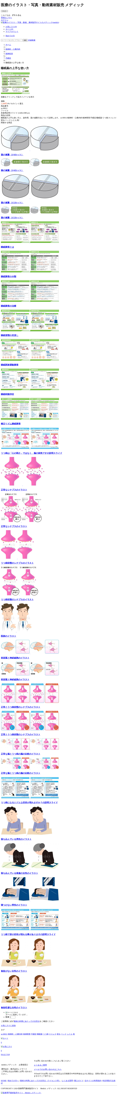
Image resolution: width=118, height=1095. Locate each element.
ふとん (69, 1034)
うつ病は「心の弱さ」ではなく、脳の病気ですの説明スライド (31, 453)
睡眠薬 (40, 1034)
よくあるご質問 (40, 1065)
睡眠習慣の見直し (9, 335)
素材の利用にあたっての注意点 (27, 1021)
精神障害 (27, 1034)
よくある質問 (67, 1081)
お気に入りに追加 (8, 1026)
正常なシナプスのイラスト (14, 490)
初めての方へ (13, 1081)
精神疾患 (9, 54)
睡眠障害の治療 (8, 306)
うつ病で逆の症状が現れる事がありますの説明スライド (28, 934)
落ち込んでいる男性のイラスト (16, 839)
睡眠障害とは (7, 247)
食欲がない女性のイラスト (14, 971)
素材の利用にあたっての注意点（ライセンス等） (40, 1081)
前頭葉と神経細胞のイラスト (15, 658)
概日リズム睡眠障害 (11, 423)
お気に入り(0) (11, 27)
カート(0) (9, 29)
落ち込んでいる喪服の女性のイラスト (19, 873)
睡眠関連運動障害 (9, 365)
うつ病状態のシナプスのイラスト (17, 563)
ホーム (8, 45)
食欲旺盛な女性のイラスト (14, 1007)
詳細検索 (31, 40)
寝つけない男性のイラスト (14, 905)
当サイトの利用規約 (93, 1081)
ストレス (52, 1034)
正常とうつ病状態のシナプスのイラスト (20, 707)
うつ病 (46, 1034)
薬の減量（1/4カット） (12, 154)
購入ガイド (78, 1081)
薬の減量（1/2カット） (12, 202)
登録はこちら (6, 18)
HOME (3, 1081)
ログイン (4, 20)
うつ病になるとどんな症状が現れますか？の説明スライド (29, 802)
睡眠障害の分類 (8, 276)
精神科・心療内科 (13, 49)
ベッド (63, 1034)
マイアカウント (12, 32)
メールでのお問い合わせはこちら (48, 1069)
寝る (58, 1034)
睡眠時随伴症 (7, 394)
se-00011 (4, 1034)
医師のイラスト (8, 636)
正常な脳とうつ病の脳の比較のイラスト (20, 754)
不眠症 (8, 58)
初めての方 (10, 36)
